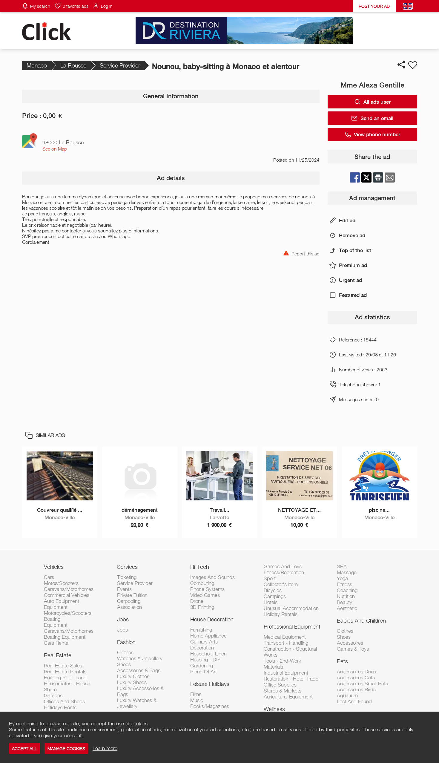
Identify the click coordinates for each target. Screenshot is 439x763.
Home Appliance (208, 636)
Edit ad (347, 220)
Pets (342, 661)
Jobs (123, 619)
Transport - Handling (286, 643)
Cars (49, 577)
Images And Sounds (212, 577)
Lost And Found (354, 701)
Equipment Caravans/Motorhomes (68, 628)
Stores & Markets (282, 691)
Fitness (344, 584)
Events (124, 589)
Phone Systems (207, 589)
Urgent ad (350, 280)
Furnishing (201, 630)
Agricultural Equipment (288, 697)
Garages (53, 695)
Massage (347, 572)
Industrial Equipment (286, 673)
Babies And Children (361, 620)
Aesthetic (347, 608)
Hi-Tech (199, 566)
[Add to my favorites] (412, 65)
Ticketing (126, 577)
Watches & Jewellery (139, 658)
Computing (202, 583)
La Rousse (73, 65)
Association (129, 607)
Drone (196, 601)
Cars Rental (56, 643)
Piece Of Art (203, 672)
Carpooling (128, 601)
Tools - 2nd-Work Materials (282, 664)
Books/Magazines (209, 706)
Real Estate (57, 655)
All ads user (377, 102)
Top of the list (355, 250)
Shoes (124, 664)
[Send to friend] (390, 177)
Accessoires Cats (356, 678)
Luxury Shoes (132, 682)
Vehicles (54, 566)
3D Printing (202, 607)
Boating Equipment (64, 637)
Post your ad (374, 6)
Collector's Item (281, 584)
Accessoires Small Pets (362, 684)
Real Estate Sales (63, 666)
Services (127, 566)
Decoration (202, 648)
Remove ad (352, 235)
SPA (342, 566)
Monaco (37, 65)
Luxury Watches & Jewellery (136, 703)
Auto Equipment (61, 601)
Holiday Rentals (280, 614)
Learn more (105, 748)
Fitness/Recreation (284, 572)
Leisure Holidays (209, 684)
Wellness (274, 709)
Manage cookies (66, 748)
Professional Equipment (292, 626)
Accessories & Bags (138, 670)
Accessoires (350, 643)
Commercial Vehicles (66, 595)
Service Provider (120, 65)
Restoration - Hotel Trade (291, 679)
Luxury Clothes (133, 676)
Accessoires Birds (356, 689)
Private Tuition (132, 595)
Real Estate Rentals (65, 672)
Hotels (270, 602)
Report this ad (305, 253)
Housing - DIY (205, 660)
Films (195, 694)
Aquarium (347, 695)
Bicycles (273, 590)
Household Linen (208, 654)
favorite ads (75, 6)
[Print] (378, 177)
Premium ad (353, 265)
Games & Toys (353, 649)
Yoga (342, 578)
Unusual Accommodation (291, 608)
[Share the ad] (401, 64)
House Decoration (212, 619)
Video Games (205, 595)
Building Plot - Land (65, 678)
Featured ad (353, 295)
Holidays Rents (60, 707)
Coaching (347, 590)
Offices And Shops (64, 701)
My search (40, 6)
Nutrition (346, 596)
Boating (52, 619)
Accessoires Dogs (356, 672)
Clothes (125, 652)
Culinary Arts (204, 642)
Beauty (344, 602)
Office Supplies (280, 685)
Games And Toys (283, 566)
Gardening (201, 666)
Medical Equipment (285, 637)
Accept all (24, 748)
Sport (270, 578)
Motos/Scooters (61, 583)
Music (196, 700)
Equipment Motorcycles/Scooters (67, 610)
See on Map (54, 148)
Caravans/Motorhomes (68, 589)
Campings (275, 596)
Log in (107, 6)
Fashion (126, 642)
